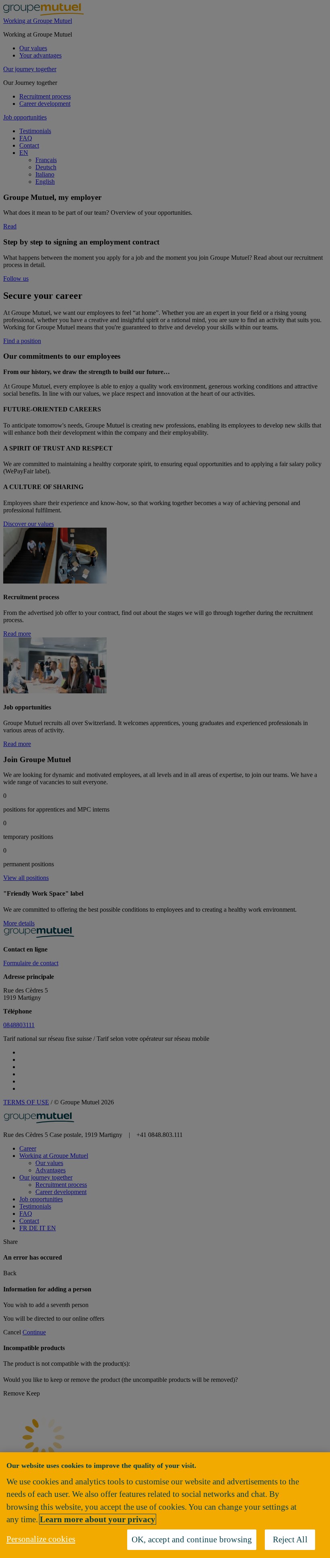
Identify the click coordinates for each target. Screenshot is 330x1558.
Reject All (290, 1539)
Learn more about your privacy (97, 1519)
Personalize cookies (40, 1539)
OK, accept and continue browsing (192, 1539)
